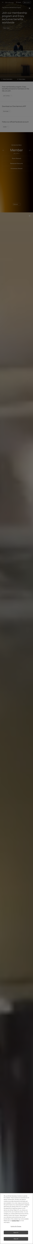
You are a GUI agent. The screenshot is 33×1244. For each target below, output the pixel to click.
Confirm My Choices (16, 1226)
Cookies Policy (15, 1221)
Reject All (16, 1232)
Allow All (16, 1239)
